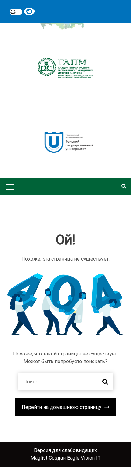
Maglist (40, 458)
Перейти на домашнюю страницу (62, 407)
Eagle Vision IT (83, 458)
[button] (123, 186)
